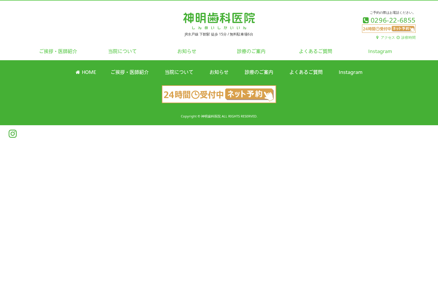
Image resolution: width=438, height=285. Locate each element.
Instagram (380, 51)
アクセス (387, 37)
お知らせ (186, 51)
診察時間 (408, 37)
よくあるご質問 (315, 51)
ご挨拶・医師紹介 (58, 51)
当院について (122, 51)
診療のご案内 (251, 51)
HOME (88, 72)
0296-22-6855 (392, 20)
